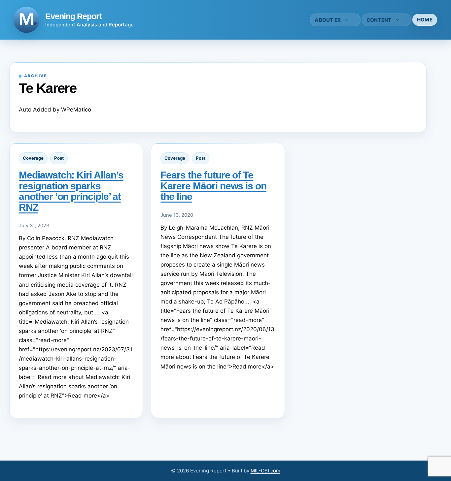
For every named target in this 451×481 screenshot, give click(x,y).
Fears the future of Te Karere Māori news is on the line (213, 186)
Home (425, 19)
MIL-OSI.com (265, 470)
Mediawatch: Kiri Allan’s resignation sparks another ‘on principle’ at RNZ (71, 191)
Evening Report (73, 16)
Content (379, 20)
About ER (328, 20)
